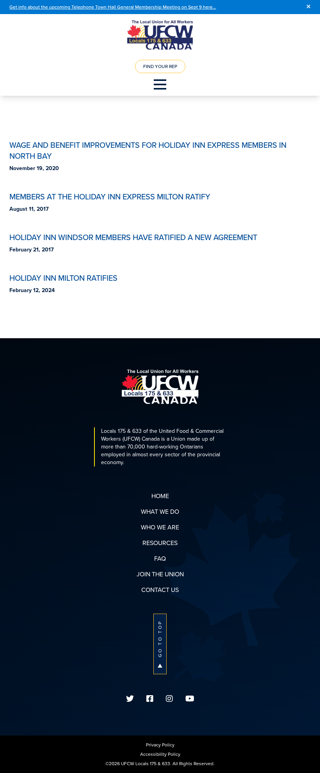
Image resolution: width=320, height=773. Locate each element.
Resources (160, 542)
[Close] (308, 7)
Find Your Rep (160, 66)
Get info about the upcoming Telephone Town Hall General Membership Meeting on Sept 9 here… (112, 7)
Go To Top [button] (160, 638)
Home (160, 495)
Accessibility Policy (160, 754)
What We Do (160, 511)
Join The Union (160, 574)
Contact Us (160, 589)
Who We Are (160, 527)
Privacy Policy (160, 744)
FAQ (160, 558)
